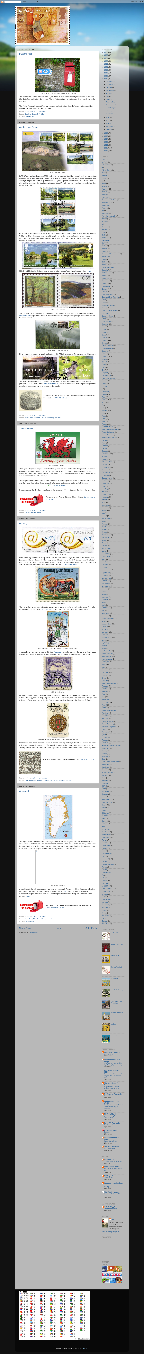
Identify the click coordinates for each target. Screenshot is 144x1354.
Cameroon (105, 281)
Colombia (105, 313)
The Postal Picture (31, 10)
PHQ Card (105, 702)
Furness (105, 446)
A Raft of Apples (110, 1207)
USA (103, 897)
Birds (103, 246)
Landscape (106, 556)
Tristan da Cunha (108, 864)
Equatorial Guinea (108, 378)
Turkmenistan (106, 872)
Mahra (104, 591)
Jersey (104, 529)
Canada (104, 283)
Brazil (104, 259)
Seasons (105, 780)
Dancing (114, 1035)
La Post (113, 1024)
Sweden (105, 832)
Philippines (105, 699)
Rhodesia (105, 743)
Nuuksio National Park (52, 384)
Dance (104, 354)
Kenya (104, 540)
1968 (103, 159)
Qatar (104, 735)
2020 (106, 70)
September (110, 90)
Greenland (24, 791)
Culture (104, 338)
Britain (27, 418)
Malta (104, 605)
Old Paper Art (109, 1176)
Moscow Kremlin (117, 1013)
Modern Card (106, 624)
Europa (104, 383)
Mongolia (105, 632)
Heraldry (105, 489)
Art (103, 210)
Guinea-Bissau (107, 478)
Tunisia (104, 867)
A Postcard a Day (110, 1130)
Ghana (104, 456)
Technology (106, 845)
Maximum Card (30, 513)
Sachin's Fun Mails (111, 1167)
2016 (106, 133)
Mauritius (105, 616)
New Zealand (106, 656)
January (109, 129)
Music (104, 640)
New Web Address (110, 1125)
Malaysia (105, 597)
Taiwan (104, 840)
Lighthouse (106, 572)
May (108, 117)
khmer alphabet (46, 609)
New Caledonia (107, 653)
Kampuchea (54, 780)
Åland (104, 183)
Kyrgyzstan (106, 548)
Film (103, 408)
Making (106, 1187)
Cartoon (105, 289)
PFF (103, 697)
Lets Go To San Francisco (116, 1002)
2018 (106, 76)
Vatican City (106, 905)
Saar (103, 759)
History (104, 491)
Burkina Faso (106, 273)
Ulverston (105, 883)
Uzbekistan (106, 899)
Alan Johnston (24, 316)
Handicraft (105, 483)
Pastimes (105, 689)
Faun (104, 397)
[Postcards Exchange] (112, 1282)
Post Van (105, 718)
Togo (103, 851)
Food (104, 421)
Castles (104, 292)
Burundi (104, 275)
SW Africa (105, 829)
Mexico (104, 621)
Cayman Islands (107, 294)
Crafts (104, 329)
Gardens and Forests (28, 127)
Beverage (105, 240)
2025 (106, 55)
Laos (103, 559)
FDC (32, 418)
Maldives (105, 599)
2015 (106, 136)
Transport (105, 859)
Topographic (106, 853)
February (109, 126)
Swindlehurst (106, 834)
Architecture (106, 202)
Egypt (104, 367)
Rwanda (105, 756)
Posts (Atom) (33, 933)
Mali (103, 602)
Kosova (104, 545)
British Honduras (108, 267)
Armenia (105, 208)
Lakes (104, 551)
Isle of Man (106, 518)
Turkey (104, 870)
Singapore (105, 791)
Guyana (104, 481)
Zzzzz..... (107, 1132)
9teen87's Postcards (112, 1123)
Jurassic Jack (108, 1178)
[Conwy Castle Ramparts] (58, 485)
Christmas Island (108, 305)
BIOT (104, 243)
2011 (106, 148)
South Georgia (107, 802)
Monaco (105, 629)
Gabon (104, 448)
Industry (105, 508)
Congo (104, 319)
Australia (105, 213)
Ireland (104, 516)
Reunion (105, 740)
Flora (42, 418)
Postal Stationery (108, 724)
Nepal (104, 648)
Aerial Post (115, 956)
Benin (104, 232)
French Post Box (108, 435)
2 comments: (42, 111)
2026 (106, 52)
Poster (104, 729)
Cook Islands (106, 321)
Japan (104, 527)
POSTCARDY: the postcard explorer (111, 1115)
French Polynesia (108, 432)
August (108, 93)
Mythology (105, 643)
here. (28, 896)
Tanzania (105, 843)
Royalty (104, 751)
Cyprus (104, 343)
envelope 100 (109, 1159)
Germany (105, 454)
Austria (104, 219)
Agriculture (105, 175)
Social (104, 797)
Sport (104, 810)
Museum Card (107, 637)
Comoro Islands (107, 316)
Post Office (41, 919)
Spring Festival (116, 967)
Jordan (104, 532)
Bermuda (105, 238)
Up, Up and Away (109, 1148)
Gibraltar (105, 459)
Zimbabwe (105, 924)
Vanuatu (105, 902)
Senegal (105, 783)
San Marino (106, 764)
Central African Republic (110, 297)
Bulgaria (105, 270)
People (104, 691)
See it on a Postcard (112, 1052)
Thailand (105, 848)
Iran (103, 513)
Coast (104, 308)
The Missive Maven (111, 1192)
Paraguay (105, 686)
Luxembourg (49, 418)
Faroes (39, 780)
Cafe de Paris (108, 1117)
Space (104, 805)
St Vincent (105, 816)
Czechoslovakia (30, 780)
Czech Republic (107, 346)
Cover (104, 327)
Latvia (104, 562)
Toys (103, 856)
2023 (106, 61)
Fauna (104, 400)
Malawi (104, 594)
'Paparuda (57, 652)
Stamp (104, 821)
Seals (104, 778)
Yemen (104, 913)
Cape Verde (106, 286)
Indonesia (105, 505)
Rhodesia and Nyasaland (111, 745)
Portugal (105, 708)
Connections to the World (55, 908)
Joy (112, 1219)
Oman (104, 678)
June (108, 99)
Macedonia (106, 581)
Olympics (105, 675)
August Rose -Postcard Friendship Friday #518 (111, 1087)
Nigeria (104, 664)
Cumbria (28, 114)
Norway (104, 670)
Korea (104, 543)
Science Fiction (107, 772)
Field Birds (115, 933)
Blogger (84, 1348)
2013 (106, 142)
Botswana (105, 256)
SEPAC (104, 786)
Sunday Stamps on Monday (113, 1161)
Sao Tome (105, 767)
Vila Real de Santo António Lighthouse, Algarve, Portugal (113, 1064)
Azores (104, 221)
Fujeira (104, 440)
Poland (104, 705)
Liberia (104, 567)
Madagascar (106, 586)
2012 (106, 145)
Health (104, 486)
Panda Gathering (117, 990)
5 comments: (42, 415)
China (104, 302)
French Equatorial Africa (110, 429)
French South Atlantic (109, 437)
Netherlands (106, 651)
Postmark (105, 732)
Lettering (23, 523)
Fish (103, 413)
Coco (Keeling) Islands (110, 310)
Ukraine (104, 880)
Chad (104, 300)
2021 (106, 67)
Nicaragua (105, 662)
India (103, 502)
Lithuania (105, 575)
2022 (106, 64)
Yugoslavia (105, 916)
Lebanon (105, 564)
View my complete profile (111, 1232)
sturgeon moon (109, 1054)
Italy (103, 521)
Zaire (104, 918)
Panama (105, 681)
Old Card (105, 672)
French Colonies (108, 427)
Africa (104, 173)
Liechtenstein (106, 570)
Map (34, 919)
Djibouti (104, 362)
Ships (104, 789)
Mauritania (105, 613)
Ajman (104, 178)
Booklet (104, 248)
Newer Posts (25, 928)
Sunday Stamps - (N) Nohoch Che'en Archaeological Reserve (113, 1106)
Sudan (104, 826)
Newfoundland (107, 659)
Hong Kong (106, 494)
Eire (103, 370)
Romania (105, 748)
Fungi (104, 443)
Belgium (105, 229)
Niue (103, 667)
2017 (106, 79)
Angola (104, 194)
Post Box (42, 114)
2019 (106, 73)
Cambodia (105, 278)
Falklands (105, 391)
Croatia (104, 332)
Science (104, 770)
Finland (37, 418)
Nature (104, 645)
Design (104, 359)
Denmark (105, 356)
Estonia (104, 381)
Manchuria (105, 608)
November (110, 84)
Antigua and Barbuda (109, 200)
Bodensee (114, 978)
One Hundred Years (110, 1209)
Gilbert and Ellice (108, 462)
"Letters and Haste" (70, 565)
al (102, 181)
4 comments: (42, 778)
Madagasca (106, 583)
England (35, 114)
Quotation (105, 737)
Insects (104, 510)
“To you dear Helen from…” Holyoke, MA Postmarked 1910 (113, 1075)
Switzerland (106, 837)
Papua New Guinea (109, 683)
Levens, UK (30, 116)
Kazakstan (105, 537)
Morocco (105, 635)
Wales (39, 513)
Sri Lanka (105, 813)
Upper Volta (106, 891)
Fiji (103, 405)
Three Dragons (26, 428)
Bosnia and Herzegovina (110, 254)
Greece (104, 464)
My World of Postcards (113, 1094)
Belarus (104, 227)
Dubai (104, 364)
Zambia (104, 921)
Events (104, 386)
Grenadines (106, 472)
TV (103, 875)
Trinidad (105, 861)
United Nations (107, 889)
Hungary (46, 780)
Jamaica (105, 524)
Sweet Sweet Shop (110, 1141)
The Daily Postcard (111, 1146)
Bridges (104, 262)
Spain (104, 808)
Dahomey (105, 351)
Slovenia (105, 794)
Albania (104, 186)
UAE (103, 878)
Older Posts (91, 928)
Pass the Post (25, 54)
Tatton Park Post (117, 944)
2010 (106, 151)
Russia (104, 753)
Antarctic (105, 197)
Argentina (105, 205)
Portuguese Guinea (109, 710)
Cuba (104, 335)
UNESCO (105, 886)
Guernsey (105, 475)
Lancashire (106, 554)
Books (104, 251)
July (107, 96)
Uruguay (105, 894)
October (109, 87)
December (110, 81)
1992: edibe (106, 165)
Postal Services (51, 919)
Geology (105, 451)
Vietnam (105, 907)
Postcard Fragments (109, 726)
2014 (106, 139)
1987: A (104, 162)
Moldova (62, 780)
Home (58, 928)
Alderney (105, 189)
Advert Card (106, 170)
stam (103, 818)
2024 (106, 58)
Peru (103, 694)
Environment (106, 375)
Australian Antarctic (108, 216)
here (89, 271)
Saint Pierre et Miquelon (110, 762)
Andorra (105, 192)
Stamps (58, 418)
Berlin (104, 235)
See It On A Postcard (59, 398)
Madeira (105, 589)
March (108, 123)
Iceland (104, 500)
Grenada (105, 470)
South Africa (106, 799)
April (108, 120)
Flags (104, 416)
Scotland (105, 775)
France (104, 424)
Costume (105, 324)
